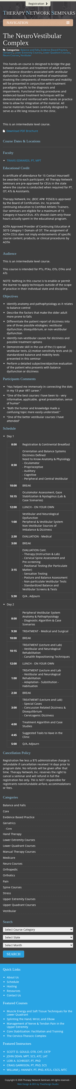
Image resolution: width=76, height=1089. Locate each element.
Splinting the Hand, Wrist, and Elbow (31, 1019)
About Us (13, 977)
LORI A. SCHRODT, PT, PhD (24, 1061)
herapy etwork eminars (39, 13)
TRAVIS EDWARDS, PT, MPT (24, 160)
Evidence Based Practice (54, 49)
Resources (13, 991)
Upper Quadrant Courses (19, 905)
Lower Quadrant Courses (56, 52)
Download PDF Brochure (22, 131)
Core (6, 811)
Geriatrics (8, 52)
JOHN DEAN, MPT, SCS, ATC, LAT (27, 1056)
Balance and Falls (30, 49)
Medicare (9, 858)
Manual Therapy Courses (19, 851)
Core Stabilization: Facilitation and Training (35, 1031)
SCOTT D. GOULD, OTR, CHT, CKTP (28, 1052)
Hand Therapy (12, 834)
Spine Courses (12, 887)
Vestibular (25, 55)
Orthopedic (10, 869)
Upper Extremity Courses (19, 899)
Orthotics (9, 875)
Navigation (17, 23)
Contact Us (14, 995)
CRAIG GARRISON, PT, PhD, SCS (27, 1065)
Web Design (23, 1084)
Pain (6, 881)
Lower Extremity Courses (28, 52)
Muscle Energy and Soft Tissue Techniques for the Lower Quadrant (39, 1012)
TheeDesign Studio (49, 1084)
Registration (37, 3)
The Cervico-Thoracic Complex (26, 1036)
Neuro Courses (11, 55)
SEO (34, 1084)
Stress (7, 893)
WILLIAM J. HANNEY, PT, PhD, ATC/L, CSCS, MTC (37, 1070)
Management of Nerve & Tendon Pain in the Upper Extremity (35, 1025)
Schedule (13, 982)
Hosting (12, 986)
